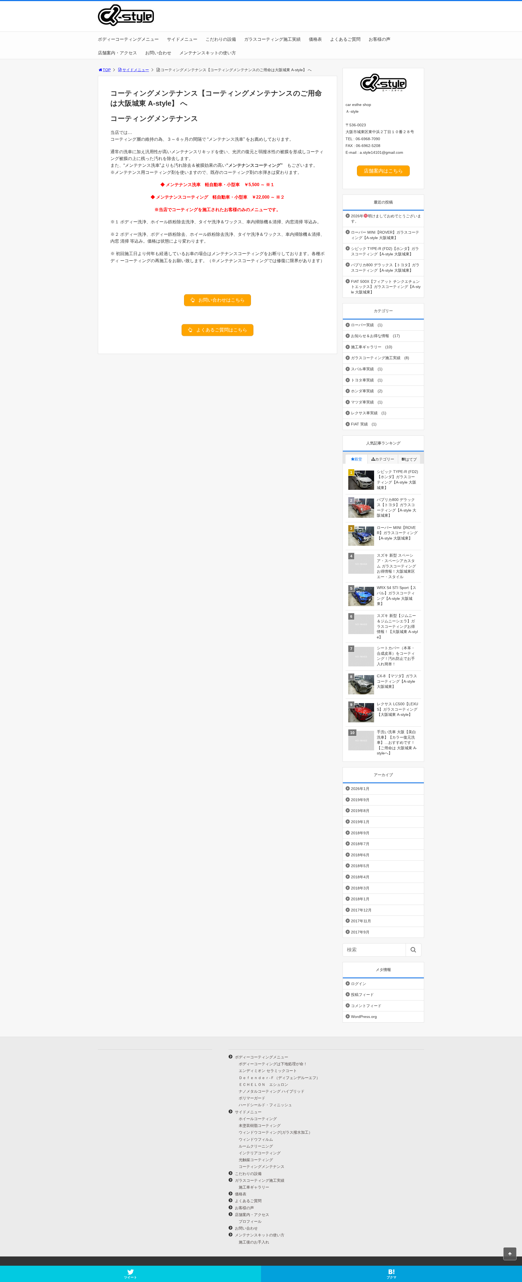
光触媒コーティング (256, 1160)
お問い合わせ (158, 53)
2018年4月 (360, 877)
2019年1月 (360, 822)
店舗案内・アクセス (117, 53)
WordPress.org (364, 1016)
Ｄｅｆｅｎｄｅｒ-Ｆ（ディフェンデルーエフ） (279, 1078)
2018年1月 (360, 899)
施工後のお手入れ (254, 1242)
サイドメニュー (182, 39)
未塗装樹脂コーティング (260, 1125)
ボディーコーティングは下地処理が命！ (273, 1064)
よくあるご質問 (345, 39)
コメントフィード (366, 1006)
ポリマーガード (252, 1098)
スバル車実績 (362, 369)
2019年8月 (360, 810)
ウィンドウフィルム (256, 1139)
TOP (107, 70)
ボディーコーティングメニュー (128, 39)
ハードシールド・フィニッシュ (265, 1105)
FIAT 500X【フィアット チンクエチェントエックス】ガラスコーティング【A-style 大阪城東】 (386, 286)
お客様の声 (379, 39)
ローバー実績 (362, 325)
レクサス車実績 (364, 413)
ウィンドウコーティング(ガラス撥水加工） (275, 1132)
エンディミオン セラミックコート (268, 1070)
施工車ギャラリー (366, 347)
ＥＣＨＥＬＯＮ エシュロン (263, 1084)
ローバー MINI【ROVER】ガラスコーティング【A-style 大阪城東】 (385, 235)
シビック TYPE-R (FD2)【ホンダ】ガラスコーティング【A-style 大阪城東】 (385, 251)
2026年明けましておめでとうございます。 (386, 219)
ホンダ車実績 (362, 391)
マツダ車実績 (362, 402)
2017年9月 (360, 932)
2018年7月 (360, 844)
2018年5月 (360, 866)
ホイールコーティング (258, 1119)
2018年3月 (360, 888)
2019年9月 (360, 800)
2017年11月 (361, 921)
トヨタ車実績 (362, 380)
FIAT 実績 (359, 424)
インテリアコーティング (260, 1153)
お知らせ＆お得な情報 (370, 336)
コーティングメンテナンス (261, 1166)
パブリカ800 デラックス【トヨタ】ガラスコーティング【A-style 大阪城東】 (385, 267)
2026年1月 (360, 788)
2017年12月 (361, 910)
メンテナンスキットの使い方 (207, 53)
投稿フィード (362, 994)
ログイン (358, 984)
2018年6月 (360, 855)
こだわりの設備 (221, 39)
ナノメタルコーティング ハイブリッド (271, 1091)
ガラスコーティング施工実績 (272, 39)
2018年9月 (360, 833)
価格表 (315, 39)
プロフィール (250, 1221)
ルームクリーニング (256, 1146)
